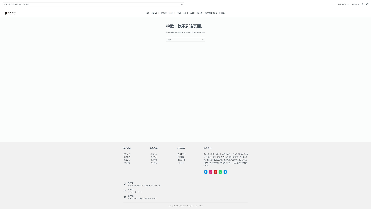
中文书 (171, 13)
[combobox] (91, 4)
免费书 (192, 13)
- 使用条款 (153, 157)
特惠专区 (199, 13)
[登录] (362, 4)
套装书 (186, 13)
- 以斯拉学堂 (181, 160)
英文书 (179, 13)
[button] (355, 4)
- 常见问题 (126, 163)
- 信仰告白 (153, 154)
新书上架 (164, 13)
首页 (147, 13)
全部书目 (154, 13)
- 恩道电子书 (181, 154)
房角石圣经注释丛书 (211, 13)
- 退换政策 (126, 157)
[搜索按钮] (182, 4)
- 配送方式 (126, 154)
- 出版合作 (126, 160)
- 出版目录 (180, 163)
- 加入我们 (153, 163)
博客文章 (222, 13)
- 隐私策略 (153, 160)
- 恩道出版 (180, 157)
